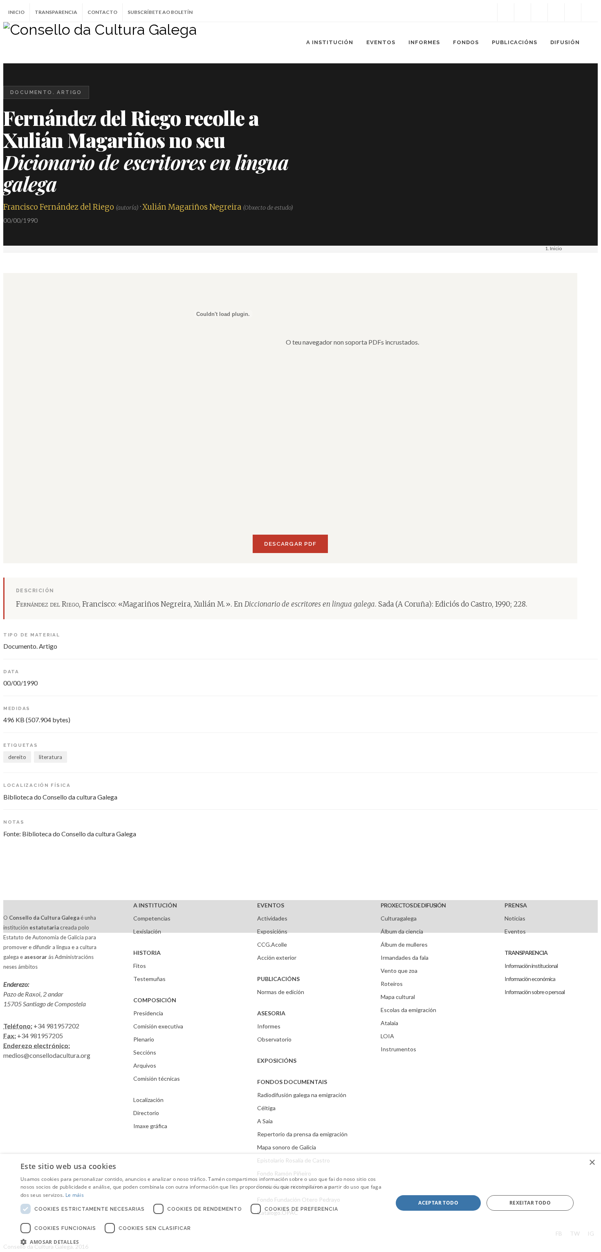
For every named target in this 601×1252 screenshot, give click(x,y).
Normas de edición (280, 991)
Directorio (146, 1112)
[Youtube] (556, 12)
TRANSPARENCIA (526, 952)
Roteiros (392, 983)
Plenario (143, 1039)
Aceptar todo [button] (438, 1202)
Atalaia (389, 1022)
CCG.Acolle (272, 944)
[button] (201, 1242)
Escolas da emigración (408, 1009)
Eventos (515, 931)
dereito (17, 757)
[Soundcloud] (539, 12)
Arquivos (144, 1065)
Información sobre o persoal (535, 991)
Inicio (16, 12)
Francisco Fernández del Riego (58, 207)
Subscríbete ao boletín (160, 12)
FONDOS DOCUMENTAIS (292, 1081)
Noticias (515, 918)
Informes (268, 1026)
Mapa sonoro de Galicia (286, 1147)
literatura (50, 757)
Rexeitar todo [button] (530, 1202)
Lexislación (147, 931)
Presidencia (148, 1013)
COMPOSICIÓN (154, 1000)
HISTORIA (147, 952)
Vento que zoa (399, 970)
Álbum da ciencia (402, 931)
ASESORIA (271, 1013)
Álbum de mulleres (404, 944)
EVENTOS (270, 905)
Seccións (144, 1052)
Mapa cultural (398, 996)
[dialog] (300, 1203)
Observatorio (274, 1039)
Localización (148, 1099)
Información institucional (531, 965)
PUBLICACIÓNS (278, 978)
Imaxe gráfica (150, 1125)
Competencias (151, 918)
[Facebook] (506, 12)
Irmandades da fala (404, 957)
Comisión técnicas (156, 1078)
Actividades (272, 918)
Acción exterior (276, 957)
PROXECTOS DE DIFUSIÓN (413, 905)
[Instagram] (489, 12)
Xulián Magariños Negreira (191, 207)
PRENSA (516, 905)
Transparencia (56, 12)
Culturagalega (399, 918)
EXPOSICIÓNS (276, 1060)
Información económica (530, 978)
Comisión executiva (158, 1026)
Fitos (139, 965)
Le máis (74, 1195)
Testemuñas (149, 978)
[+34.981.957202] (573, 12)
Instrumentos (398, 1049)
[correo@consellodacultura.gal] (589, 12)
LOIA (387, 1036)
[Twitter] (522, 12)
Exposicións (272, 931)
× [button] (592, 1163)
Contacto (102, 12)
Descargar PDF (290, 543)
